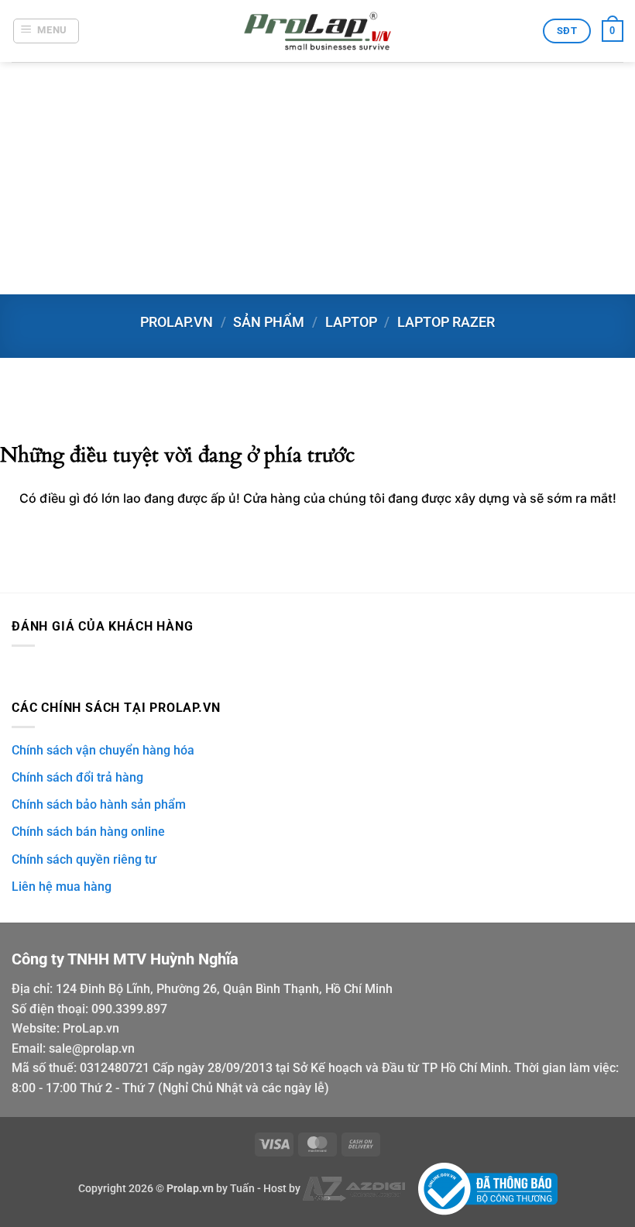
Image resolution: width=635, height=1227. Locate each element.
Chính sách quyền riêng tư (84, 859)
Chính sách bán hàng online (88, 831)
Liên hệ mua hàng (62, 886)
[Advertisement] (317, 178)
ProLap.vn (91, 1028)
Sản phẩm (268, 322)
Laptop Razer (446, 322)
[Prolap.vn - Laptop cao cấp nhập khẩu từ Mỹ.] (317, 31)
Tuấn (242, 1187)
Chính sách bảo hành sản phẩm (99, 804)
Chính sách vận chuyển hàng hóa (103, 750)
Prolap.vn (176, 322)
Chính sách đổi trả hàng (77, 777)
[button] (46, 31)
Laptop (351, 322)
